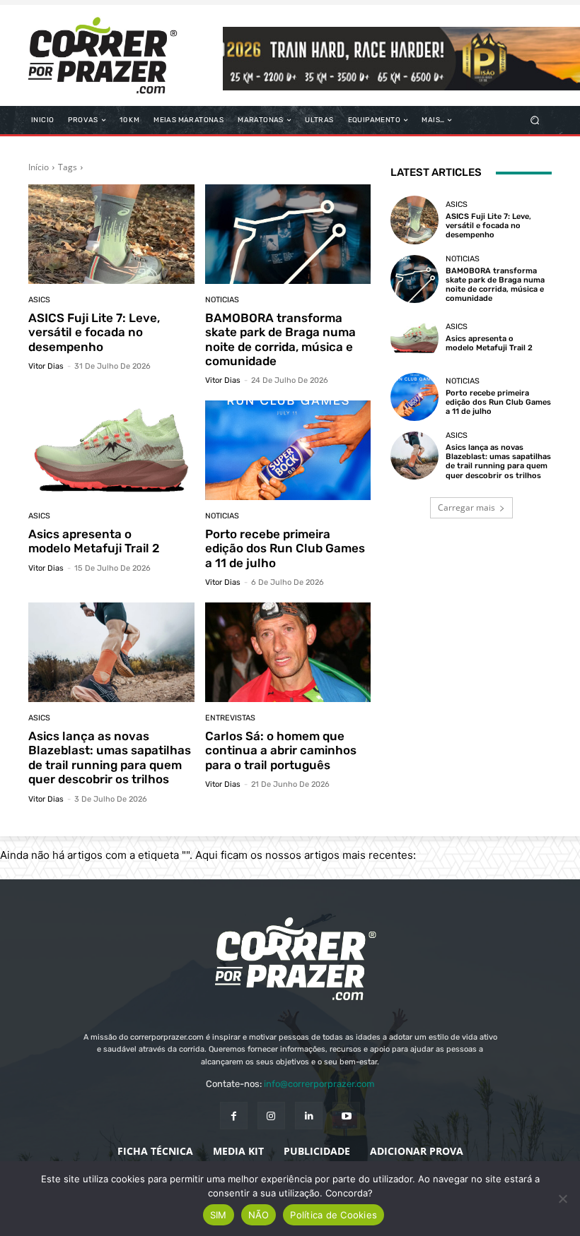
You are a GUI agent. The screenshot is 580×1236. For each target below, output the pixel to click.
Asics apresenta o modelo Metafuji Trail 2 (94, 541)
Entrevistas (230, 718)
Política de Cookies (333, 1214)
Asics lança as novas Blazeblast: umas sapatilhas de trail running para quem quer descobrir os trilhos (109, 757)
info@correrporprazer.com (319, 1083)
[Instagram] (271, 1115)
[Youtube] (346, 1115)
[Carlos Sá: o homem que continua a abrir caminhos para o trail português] (288, 652)
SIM (218, 1214)
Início (38, 167)
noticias (222, 300)
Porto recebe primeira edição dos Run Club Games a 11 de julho (285, 548)
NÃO (258, 1214)
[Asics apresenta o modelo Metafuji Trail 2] (111, 450)
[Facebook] (234, 1115)
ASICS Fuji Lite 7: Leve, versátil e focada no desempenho (94, 332)
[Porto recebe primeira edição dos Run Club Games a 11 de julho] (288, 450)
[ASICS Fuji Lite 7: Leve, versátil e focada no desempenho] (111, 234)
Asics (39, 300)
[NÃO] (562, 1199)
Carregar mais (466, 507)
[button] (535, 120)
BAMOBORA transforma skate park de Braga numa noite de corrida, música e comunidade (280, 339)
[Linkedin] (309, 1115)
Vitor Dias (46, 366)
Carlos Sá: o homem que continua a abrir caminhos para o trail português (280, 750)
